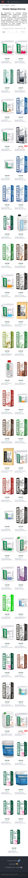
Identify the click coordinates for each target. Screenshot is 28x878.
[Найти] (8, 1)
